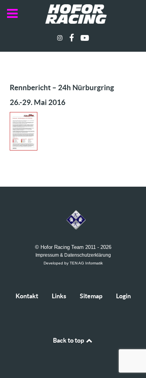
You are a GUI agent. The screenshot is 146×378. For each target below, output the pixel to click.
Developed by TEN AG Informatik (73, 263)
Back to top (69, 340)
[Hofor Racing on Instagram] (61, 37)
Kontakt (27, 295)
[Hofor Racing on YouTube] (84, 37)
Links (59, 295)
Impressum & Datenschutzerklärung (73, 254)
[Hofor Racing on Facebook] (72, 37)
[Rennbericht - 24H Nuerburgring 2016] (27, 133)
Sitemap (91, 295)
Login (123, 295)
